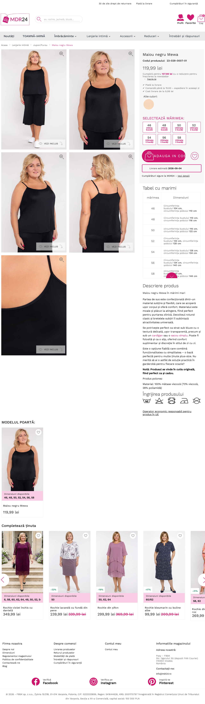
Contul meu (111, 649)
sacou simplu (179, 335)
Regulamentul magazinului (16, 656)
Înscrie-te (151, 79)
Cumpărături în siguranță (184, 3)
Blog (4, 666)
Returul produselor (64, 652)
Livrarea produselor (64, 649)
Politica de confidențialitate (17, 659)
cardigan (157, 335)
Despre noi (8, 649)
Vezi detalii (184, 176)
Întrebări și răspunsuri (66, 659)
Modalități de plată (64, 656)
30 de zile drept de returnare (115, 3)
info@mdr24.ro (163, 674)
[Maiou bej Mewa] (149, 104)
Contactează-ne (11, 662)
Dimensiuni (8, 652)
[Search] (39, 19)
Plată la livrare (144, 3)
